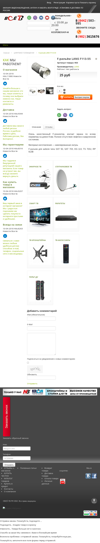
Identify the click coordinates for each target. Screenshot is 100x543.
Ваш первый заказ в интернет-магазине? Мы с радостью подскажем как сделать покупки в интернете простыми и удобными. (13, 211)
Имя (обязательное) (36, 314)
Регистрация (59, 2)
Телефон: (7, 454)
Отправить (32, 383)
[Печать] (96, 58)
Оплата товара (51, 478)
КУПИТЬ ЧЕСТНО (6, 474)
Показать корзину (88, 2)
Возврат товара (47, 469)
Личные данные (47, 482)
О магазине (10, 69)
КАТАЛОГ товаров (7, 479)
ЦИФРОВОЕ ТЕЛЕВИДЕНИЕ (24, 53)
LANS (76, 66)
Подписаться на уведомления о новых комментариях (51, 359)
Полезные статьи (28, 468)
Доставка (8, 109)
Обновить (32, 374)
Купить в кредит (6, 484)
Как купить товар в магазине (10, 184)
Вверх (94, 502)
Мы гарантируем (13, 144)
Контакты (8, 488)
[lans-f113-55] (41, 70)
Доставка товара (47, 474)
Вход (49, 2)
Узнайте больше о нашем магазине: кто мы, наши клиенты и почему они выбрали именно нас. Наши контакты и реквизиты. (13, 96)
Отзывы (48, 127)
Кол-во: (60, 86)
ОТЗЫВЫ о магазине (7, 469)
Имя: (5, 444)
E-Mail (30, 324)
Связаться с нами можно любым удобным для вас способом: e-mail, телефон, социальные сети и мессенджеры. (13, 247)
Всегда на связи (12, 224)
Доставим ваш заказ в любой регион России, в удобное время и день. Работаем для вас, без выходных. (13, 132)
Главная (6, 53)
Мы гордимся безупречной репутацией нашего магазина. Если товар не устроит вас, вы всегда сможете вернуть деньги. (13, 168)
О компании (10, 491)
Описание (36, 127)
